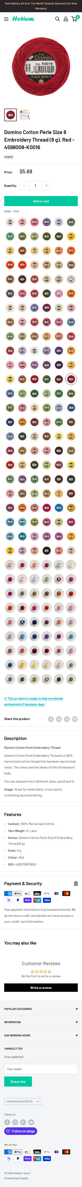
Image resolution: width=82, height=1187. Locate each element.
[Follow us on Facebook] (7, 1122)
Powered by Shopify (16, 1178)
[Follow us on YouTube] (31, 1122)
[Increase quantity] (46, 185)
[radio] (10, 222)
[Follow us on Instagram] (15, 1122)
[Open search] (57, 19)
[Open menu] (6, 19)
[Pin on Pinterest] (59, 719)
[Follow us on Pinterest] (23, 1122)
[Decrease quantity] (24, 185)
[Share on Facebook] (51, 719)
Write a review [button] (41, 988)
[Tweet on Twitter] (67, 719)
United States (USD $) (19, 1101)
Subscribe (18, 1081)
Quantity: (10, 185)
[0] (74, 18)
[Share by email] (75, 719)
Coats (8, 157)
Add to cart (41, 201)
